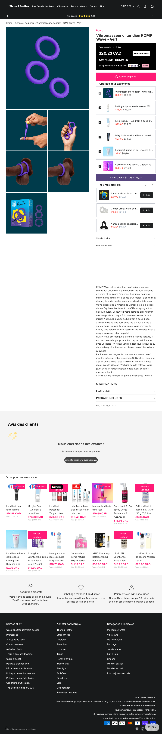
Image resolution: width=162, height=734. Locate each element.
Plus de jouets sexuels (118, 673)
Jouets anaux (114, 649)
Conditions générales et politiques (21, 729)
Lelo (59, 682)
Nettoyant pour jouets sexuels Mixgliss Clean (134, 106)
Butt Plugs (112, 654)
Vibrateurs (112, 634)
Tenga (60, 654)
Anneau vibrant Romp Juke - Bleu (124, 193)
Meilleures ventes (116, 629)
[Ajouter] (43, 498)
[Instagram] (143, 729)
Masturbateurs (114, 639)
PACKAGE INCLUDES (109, 398)
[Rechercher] (138, 6)
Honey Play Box (65, 658)
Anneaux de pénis (24, 23)
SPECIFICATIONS (106, 383)
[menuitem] (102, 6)
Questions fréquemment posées (22, 629)
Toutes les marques (67, 692)
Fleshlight (62, 668)
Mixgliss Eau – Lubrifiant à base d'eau (134, 120)
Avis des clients (14, 649)
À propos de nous (15, 639)
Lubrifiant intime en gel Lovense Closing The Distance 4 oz (134, 150)
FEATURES (102, 390)
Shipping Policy (103, 238)
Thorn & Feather (65, 629)
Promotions (12, 634)
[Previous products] (145, 185)
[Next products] (152, 185)
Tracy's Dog (63, 663)
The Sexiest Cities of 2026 (20, 687)
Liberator (61, 639)
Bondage (111, 644)
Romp (99, 30)
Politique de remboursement (20, 673)
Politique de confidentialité (20, 678)
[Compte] (145, 6)
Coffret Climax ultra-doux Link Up (124, 208)
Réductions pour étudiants (20, 668)
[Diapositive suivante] (152, 16)
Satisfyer (61, 673)
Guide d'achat (13, 658)
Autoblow (62, 644)
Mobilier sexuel (115, 663)
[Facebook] (137, 729)
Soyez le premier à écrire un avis (81, 460)
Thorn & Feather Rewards (19, 654)
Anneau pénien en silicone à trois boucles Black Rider (124, 223)
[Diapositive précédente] (7, 16)
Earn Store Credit (104, 245)
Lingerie (111, 658)
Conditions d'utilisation (18, 682)
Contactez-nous (14, 644)
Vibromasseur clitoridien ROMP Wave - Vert (134, 91)
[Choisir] (22, 498)
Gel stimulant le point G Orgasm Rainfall (134, 164)
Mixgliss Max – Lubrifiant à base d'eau (134, 135)
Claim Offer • (126, 177)
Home (9, 23)
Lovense (61, 649)
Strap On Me (63, 634)
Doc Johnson (63, 687)
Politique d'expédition (17, 663)
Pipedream (62, 678)
